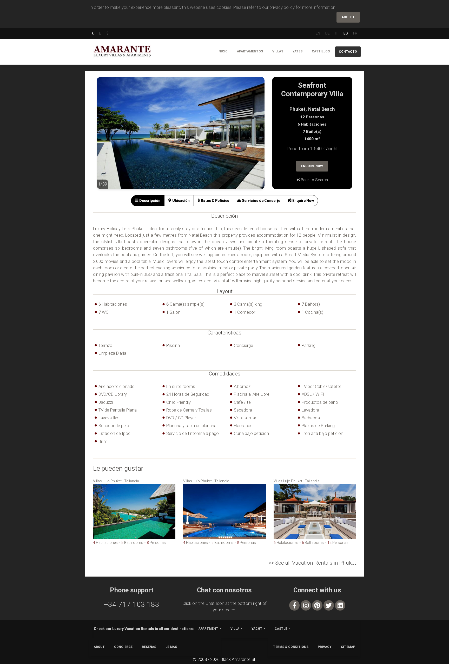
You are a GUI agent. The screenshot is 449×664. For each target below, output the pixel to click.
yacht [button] (257, 629)
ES (346, 33)
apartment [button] (208, 629)
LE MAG (171, 647)
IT (336, 33)
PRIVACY (325, 647)
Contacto (348, 51)
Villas (277, 51)
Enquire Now (312, 166)
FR (355, 33)
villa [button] (234, 629)
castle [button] (281, 629)
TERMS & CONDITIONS (290, 647)
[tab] (147, 200)
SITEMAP (348, 647)
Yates (297, 51)
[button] (107, 137)
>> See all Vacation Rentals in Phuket (312, 563)
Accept (348, 17)
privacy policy (282, 7)
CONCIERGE (123, 647)
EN (318, 33)
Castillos (321, 51)
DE (327, 33)
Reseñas (149, 647)
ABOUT (99, 647)
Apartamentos (250, 51)
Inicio (222, 51)
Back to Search (314, 179)
